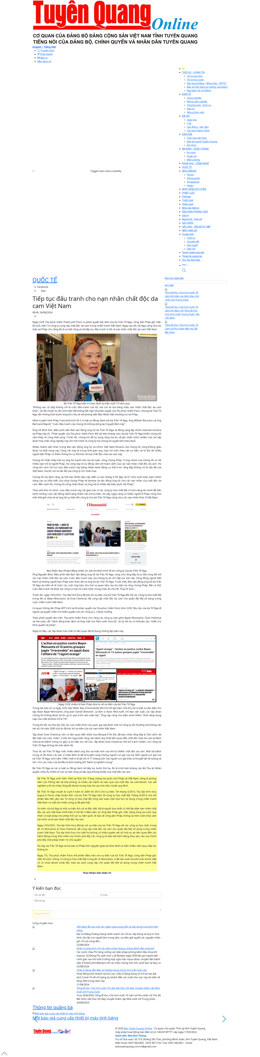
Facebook (42, 287)
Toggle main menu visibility (105, 171)
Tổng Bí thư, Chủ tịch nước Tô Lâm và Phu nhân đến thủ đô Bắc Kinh (181, 328)
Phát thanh (46, 54)
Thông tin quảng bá (52, 1007)
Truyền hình (47, 50)
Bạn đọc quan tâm (174, 278)
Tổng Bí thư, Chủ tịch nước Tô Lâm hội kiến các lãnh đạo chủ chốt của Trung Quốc (182, 296)
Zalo (43, 290)
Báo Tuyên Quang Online (138, 1028)
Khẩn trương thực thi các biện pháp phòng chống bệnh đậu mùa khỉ (115, 948)
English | (38, 47)
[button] (205, 265)
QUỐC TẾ (44, 280)
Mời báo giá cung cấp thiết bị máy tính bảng (75, 1018)
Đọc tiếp (169, 285)
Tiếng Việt (50, 47)
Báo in (44, 57)
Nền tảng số (44, 61)
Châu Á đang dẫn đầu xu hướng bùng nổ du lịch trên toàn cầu (112, 970)
